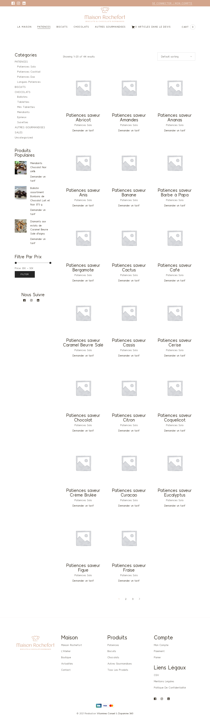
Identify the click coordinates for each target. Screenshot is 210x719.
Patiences (113, 644)
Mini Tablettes (26, 106)
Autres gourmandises (119, 663)
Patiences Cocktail (29, 71)
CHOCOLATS (22, 91)
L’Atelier (66, 651)
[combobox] (176, 56)
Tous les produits (117, 669)
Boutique (66, 657)
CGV (156, 675)
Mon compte (161, 644)
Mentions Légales (164, 681)
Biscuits (111, 651)
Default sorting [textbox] (169, 56)
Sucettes (22, 122)
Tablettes (23, 101)
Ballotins (22, 96)
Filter (25, 274)
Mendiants (23, 112)
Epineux (21, 117)
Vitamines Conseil (106, 713)
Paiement (159, 651)
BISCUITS (20, 86)
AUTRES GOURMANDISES (30, 127)
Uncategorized (24, 137)
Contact (66, 669)
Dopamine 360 (125, 713)
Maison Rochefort (71, 644)
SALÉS (19, 132)
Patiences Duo (26, 76)
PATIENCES (21, 61)
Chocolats (113, 657)
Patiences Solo (83, 124)
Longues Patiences (29, 81)
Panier (157, 657)
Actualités (67, 663)
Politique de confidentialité (170, 687)
